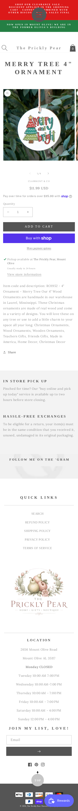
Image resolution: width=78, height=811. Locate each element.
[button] (4, 47)
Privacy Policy (37, 539)
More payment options (39, 248)
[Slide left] (30, 173)
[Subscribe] (39, 751)
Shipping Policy (37, 531)
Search (37, 513)
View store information (24, 274)
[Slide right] (48, 173)
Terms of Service (37, 548)
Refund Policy (37, 522)
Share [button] (12, 352)
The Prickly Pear (34, 806)
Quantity (9, 204)
